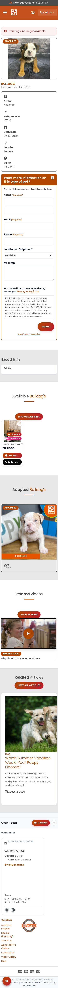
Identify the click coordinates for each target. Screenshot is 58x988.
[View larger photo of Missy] (19, 423)
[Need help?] (6, 981)
